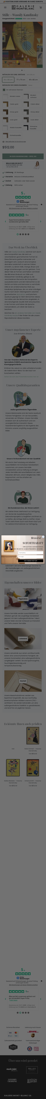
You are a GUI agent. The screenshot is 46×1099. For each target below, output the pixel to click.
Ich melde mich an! (30, 561)
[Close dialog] (43, 537)
